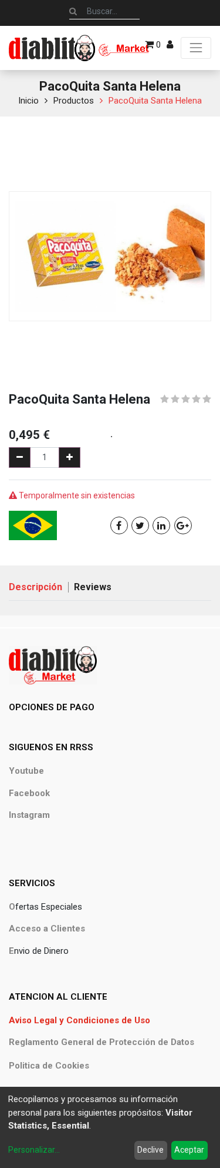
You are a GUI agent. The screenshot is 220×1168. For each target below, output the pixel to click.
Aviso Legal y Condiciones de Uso (79, 1020)
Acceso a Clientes (47, 928)
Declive (150, 1149)
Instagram (29, 815)
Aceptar (189, 1149)
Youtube (26, 771)
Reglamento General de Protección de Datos (101, 1042)
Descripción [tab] (35, 587)
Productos (73, 100)
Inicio (28, 100)
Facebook (29, 793)
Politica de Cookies (49, 1065)
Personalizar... (34, 1149)
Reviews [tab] (92, 587)
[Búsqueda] (73, 11)
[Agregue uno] (69, 457)
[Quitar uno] (20, 457)
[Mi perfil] (170, 45)
